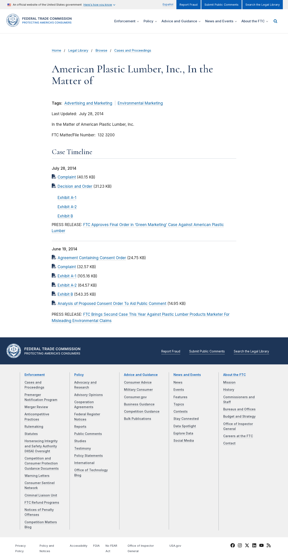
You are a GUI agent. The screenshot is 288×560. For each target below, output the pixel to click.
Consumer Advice (138, 382)
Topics (178, 404)
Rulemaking (34, 426)
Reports (80, 426)
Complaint (67, 177)
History (228, 389)
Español (168, 4)
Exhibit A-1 (67, 197)
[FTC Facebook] (232, 546)
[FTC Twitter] (247, 545)
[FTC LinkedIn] (254, 546)
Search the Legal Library (262, 4)
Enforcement (35, 375)
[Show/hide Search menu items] (275, 21)
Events (178, 389)
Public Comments (88, 434)
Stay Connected (186, 419)
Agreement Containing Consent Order (92, 258)
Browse (101, 50)
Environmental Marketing (140, 103)
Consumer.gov (135, 397)
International (84, 463)
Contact (229, 443)
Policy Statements (88, 455)
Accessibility (78, 545)
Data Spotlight (184, 426)
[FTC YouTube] (261, 546)
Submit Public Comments (221, 4)
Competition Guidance (142, 411)
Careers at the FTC (238, 436)
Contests (180, 411)
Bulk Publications (137, 419)
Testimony (82, 448)
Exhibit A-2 (67, 207)
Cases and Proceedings (132, 50)
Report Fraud (189, 4)
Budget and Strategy (239, 416)
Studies (80, 441)
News (177, 382)
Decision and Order (75, 186)
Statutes (31, 434)
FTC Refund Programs (42, 502)
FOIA (96, 545)
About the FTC (234, 375)
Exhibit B (65, 216)
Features (180, 397)
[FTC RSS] (268, 546)
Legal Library (78, 50)
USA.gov (175, 545)
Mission (229, 382)
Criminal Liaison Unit (41, 495)
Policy (79, 375)
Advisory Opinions (88, 395)
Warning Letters (37, 476)
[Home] (40, 24)
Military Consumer (138, 389)
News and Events (187, 375)
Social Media (183, 440)
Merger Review (36, 407)
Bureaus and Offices (239, 409)
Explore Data (183, 433)
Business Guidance (139, 404)
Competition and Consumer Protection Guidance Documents (42, 463)
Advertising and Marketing (88, 103)
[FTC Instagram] (240, 546)
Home (56, 50)
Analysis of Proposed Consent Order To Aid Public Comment (112, 303)
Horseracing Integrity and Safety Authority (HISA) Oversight (41, 446)
